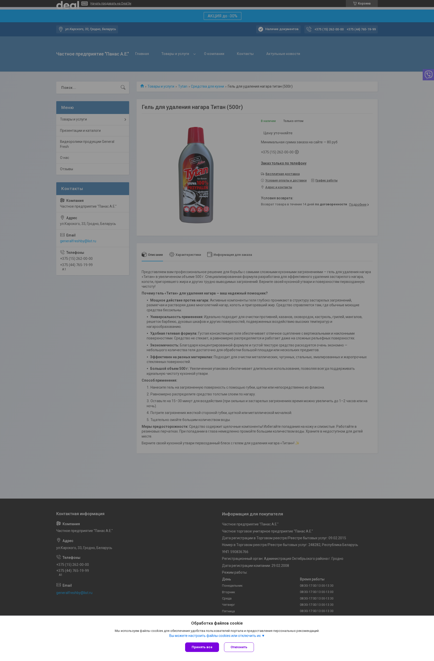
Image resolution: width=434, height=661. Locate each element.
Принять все (202, 647)
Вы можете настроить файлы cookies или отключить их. (215, 636)
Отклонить (239, 647)
